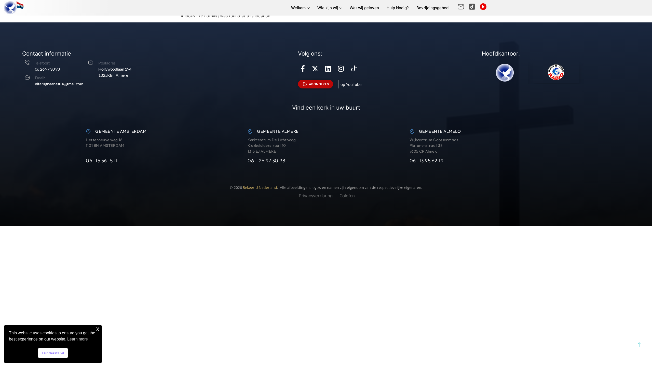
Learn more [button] (77, 339)
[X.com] (315, 68)
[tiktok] (354, 68)
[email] (460, 6)
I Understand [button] (53, 353)
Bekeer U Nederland (260, 187)
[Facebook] (302, 68)
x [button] (97, 328)
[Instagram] (340, 68)
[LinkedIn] (328, 68)
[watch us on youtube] (483, 6)
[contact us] (472, 6)
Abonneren (319, 84)
